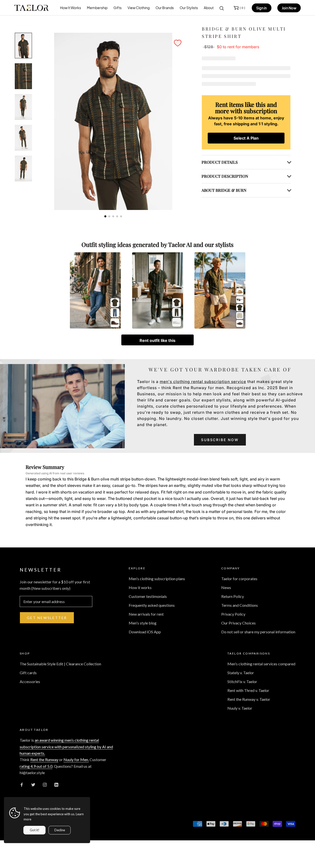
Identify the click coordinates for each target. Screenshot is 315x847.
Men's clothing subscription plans (157, 578)
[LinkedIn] (56, 784)
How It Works (70, 7)
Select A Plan (246, 138)
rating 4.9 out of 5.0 (36, 766)
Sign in (261, 8)
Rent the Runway (44, 759)
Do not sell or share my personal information (258, 631)
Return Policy (232, 596)
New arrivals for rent (146, 614)
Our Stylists (189, 7)
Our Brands (165, 7)
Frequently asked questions (152, 605)
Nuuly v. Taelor (239, 708)
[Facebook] (22, 784)
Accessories (30, 681)
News (226, 587)
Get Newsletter (47, 618)
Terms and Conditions (239, 605)
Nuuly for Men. (76, 759)
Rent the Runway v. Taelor (248, 699)
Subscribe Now (219, 440)
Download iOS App (145, 631)
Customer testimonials (148, 596)
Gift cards (28, 672)
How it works (140, 587)
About (209, 7)
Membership (97, 7)
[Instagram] (45, 784)
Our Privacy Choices (238, 623)
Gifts (117, 7)
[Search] (222, 8)
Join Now (289, 8)
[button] (178, 43)
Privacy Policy (233, 614)
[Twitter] (33, 784)
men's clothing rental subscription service (203, 381)
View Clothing (138, 7)
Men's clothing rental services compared (261, 663)
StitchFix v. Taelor (242, 681)
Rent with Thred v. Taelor (248, 690)
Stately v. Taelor (240, 672)
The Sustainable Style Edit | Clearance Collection (60, 663)
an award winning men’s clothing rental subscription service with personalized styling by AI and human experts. (66, 746)
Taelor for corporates (239, 578)
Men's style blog (143, 623)
